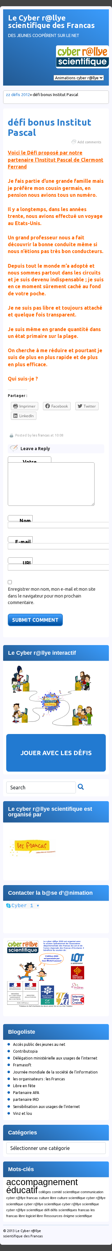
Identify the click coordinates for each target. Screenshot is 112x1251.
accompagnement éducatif (42, 1186)
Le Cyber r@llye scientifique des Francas (51, 22)
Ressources (53, 1216)
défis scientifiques (63, 1210)
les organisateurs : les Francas (39, 1079)
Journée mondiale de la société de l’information (55, 1072)
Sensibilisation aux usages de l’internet (46, 1107)
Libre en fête (24, 1086)
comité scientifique (66, 1192)
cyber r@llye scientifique (42, 1204)
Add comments (89, 142)
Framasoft (22, 1065)
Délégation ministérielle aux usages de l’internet (55, 1058)
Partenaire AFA (26, 1093)
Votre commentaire (30, 461)
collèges (45, 1192)
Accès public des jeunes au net (39, 1044)
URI (27, 562)
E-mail (23, 540)
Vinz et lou (22, 1113)
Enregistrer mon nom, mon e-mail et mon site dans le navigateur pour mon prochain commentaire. (52, 596)
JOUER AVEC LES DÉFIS (56, 752)
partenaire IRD (26, 1099)
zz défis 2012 (18, 94)
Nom (25, 519)
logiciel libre (34, 1216)
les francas (40, 435)
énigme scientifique (77, 1216)
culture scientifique (71, 1198)
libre (22, 1216)
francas (84, 1210)
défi (46, 1210)
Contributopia (25, 1051)
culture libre (47, 1198)
